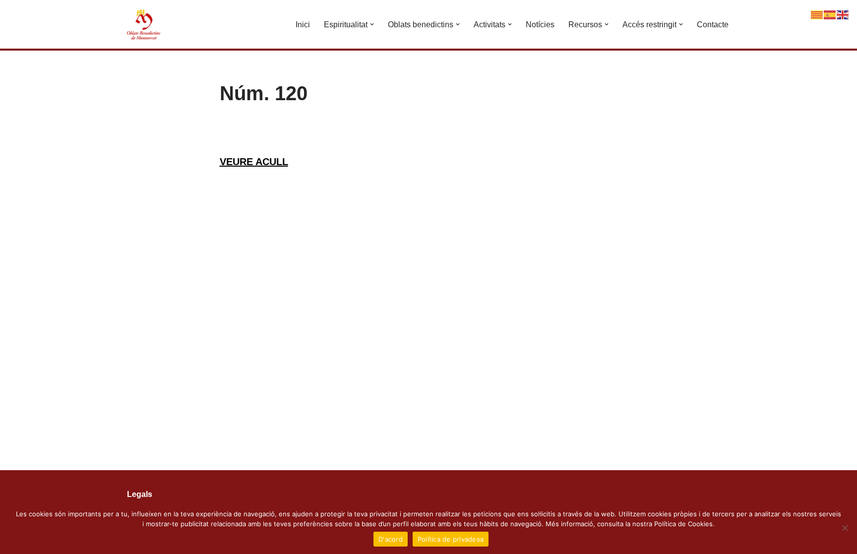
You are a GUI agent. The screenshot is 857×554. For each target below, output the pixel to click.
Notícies (540, 24)
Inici (303, 24)
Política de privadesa (451, 539)
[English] (843, 14)
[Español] (830, 14)
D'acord (390, 539)
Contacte (713, 24)
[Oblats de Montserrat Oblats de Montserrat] (144, 24)
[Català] (817, 14)
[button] (372, 24)
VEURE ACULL (254, 161)
